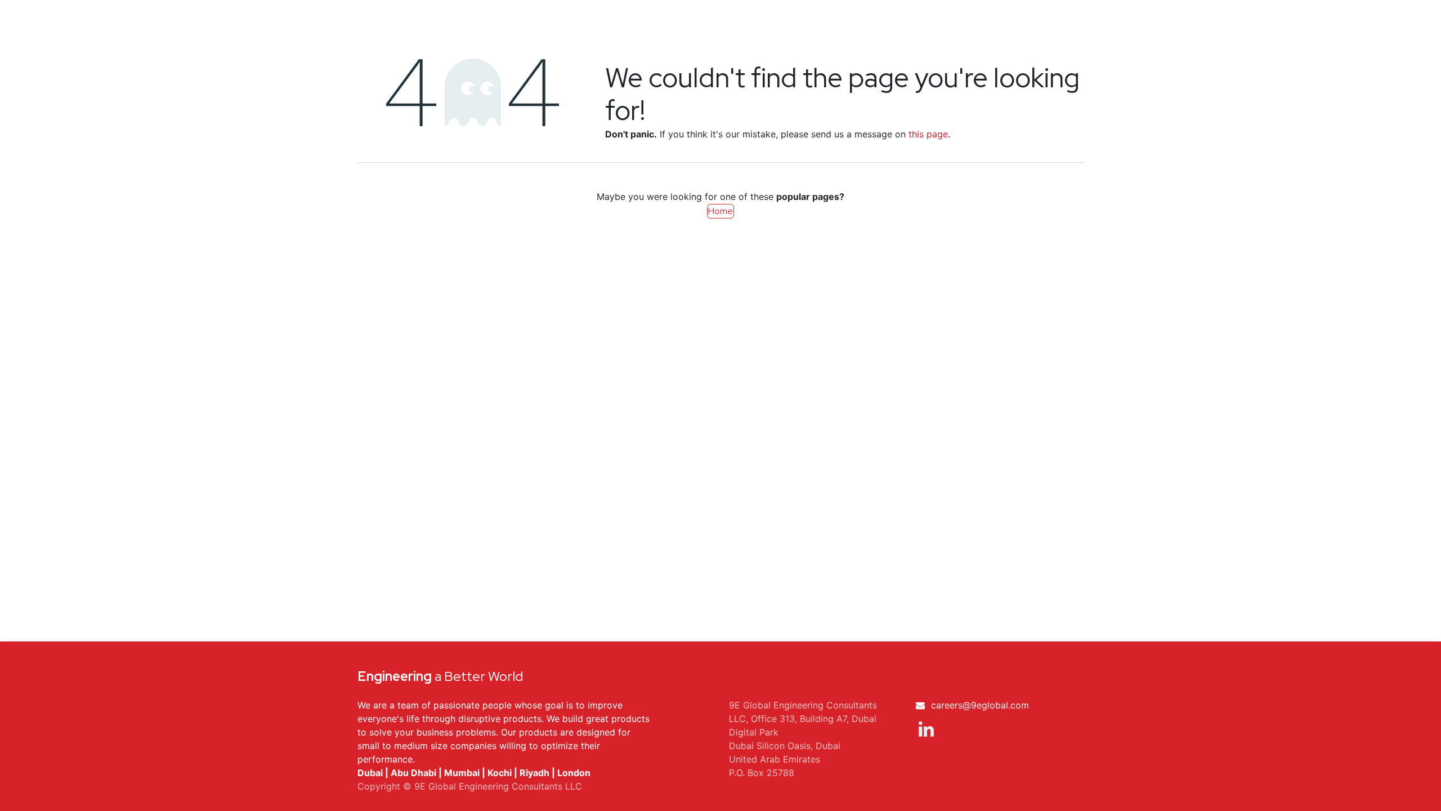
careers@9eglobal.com (980, 705)
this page (928, 134)
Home (720, 211)
